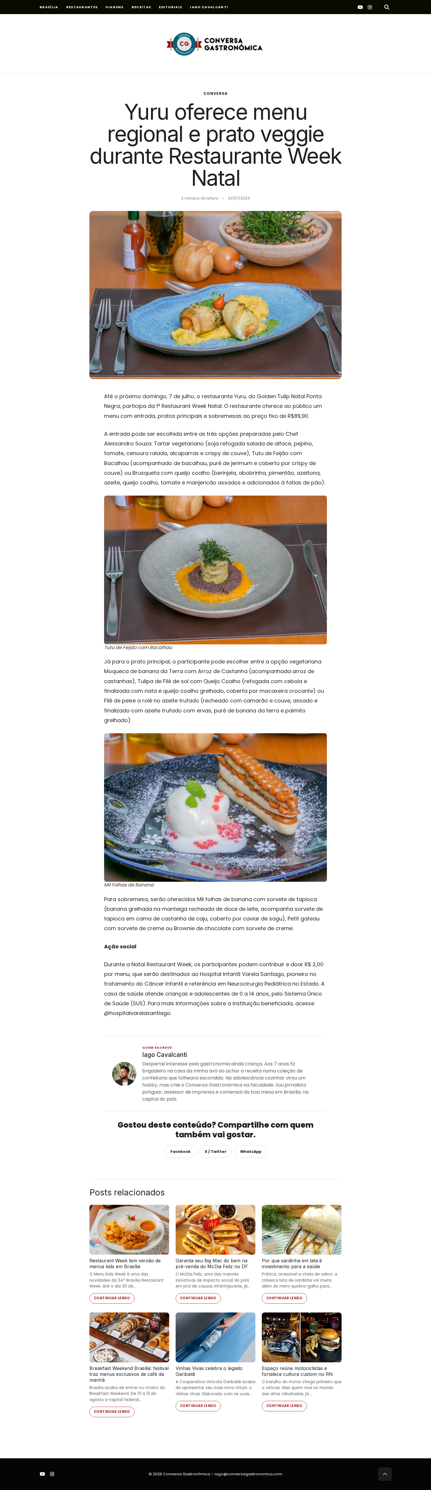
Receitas (141, 7)
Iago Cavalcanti (209, 7)
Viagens (114, 7)
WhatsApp (251, 1151)
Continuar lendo (112, 1298)
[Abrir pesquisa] (384, 7)
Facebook (180, 1151)
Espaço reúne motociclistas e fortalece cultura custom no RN (297, 1371)
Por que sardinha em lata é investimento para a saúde (292, 1263)
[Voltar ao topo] (385, 1474)
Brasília (49, 7)
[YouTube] (360, 7)
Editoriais (170, 7)
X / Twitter (215, 1151)
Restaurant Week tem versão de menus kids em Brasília (125, 1263)
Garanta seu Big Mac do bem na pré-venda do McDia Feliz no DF (212, 1263)
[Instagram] (370, 7)
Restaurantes (82, 7)
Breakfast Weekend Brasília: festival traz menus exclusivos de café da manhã (129, 1374)
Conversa (215, 93)
